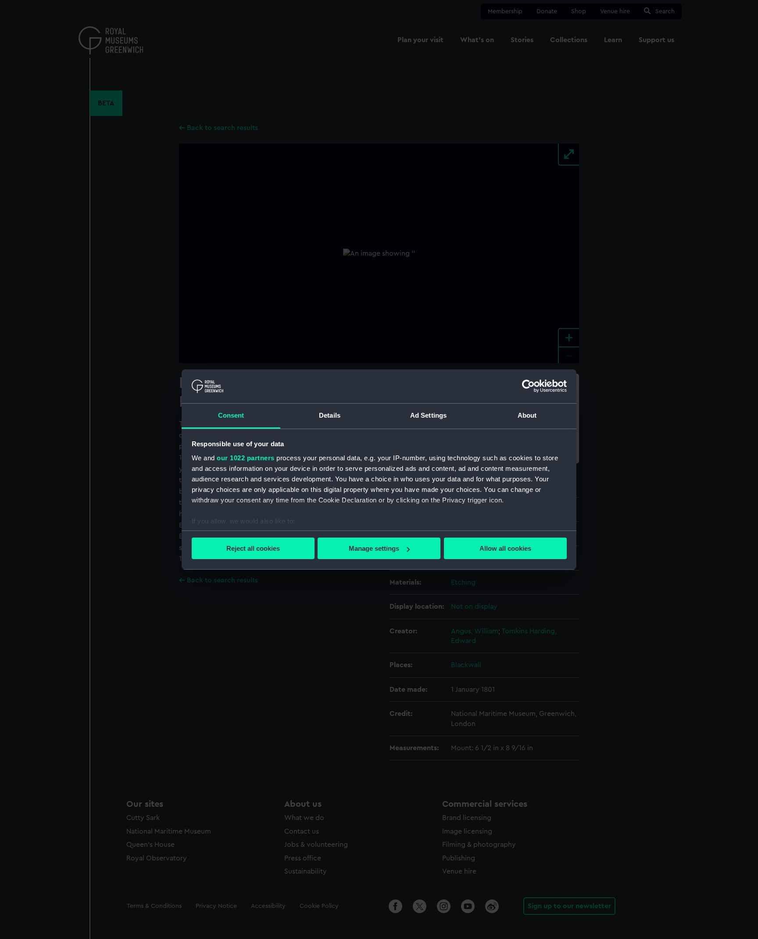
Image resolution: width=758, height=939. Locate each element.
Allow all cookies (505, 548)
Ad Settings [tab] (428, 415)
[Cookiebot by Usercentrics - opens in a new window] (528, 386)
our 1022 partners (246, 458)
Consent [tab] (231, 415)
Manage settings (374, 548)
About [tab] (527, 415)
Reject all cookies (253, 548)
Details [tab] (329, 415)
